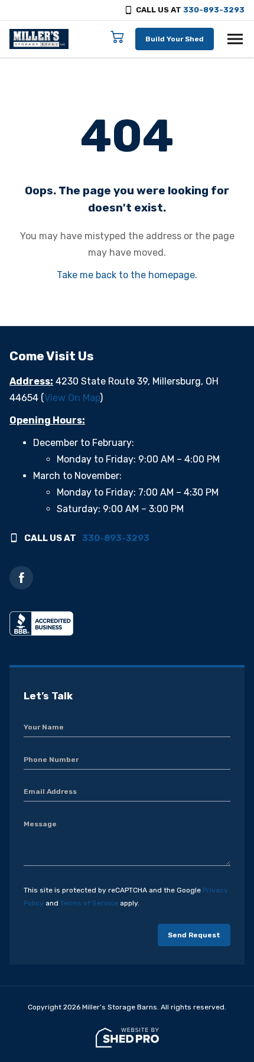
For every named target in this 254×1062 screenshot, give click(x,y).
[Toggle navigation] (235, 39)
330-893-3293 (214, 9)
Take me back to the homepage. (127, 275)
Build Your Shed (174, 39)
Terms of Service (89, 903)
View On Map (72, 397)
